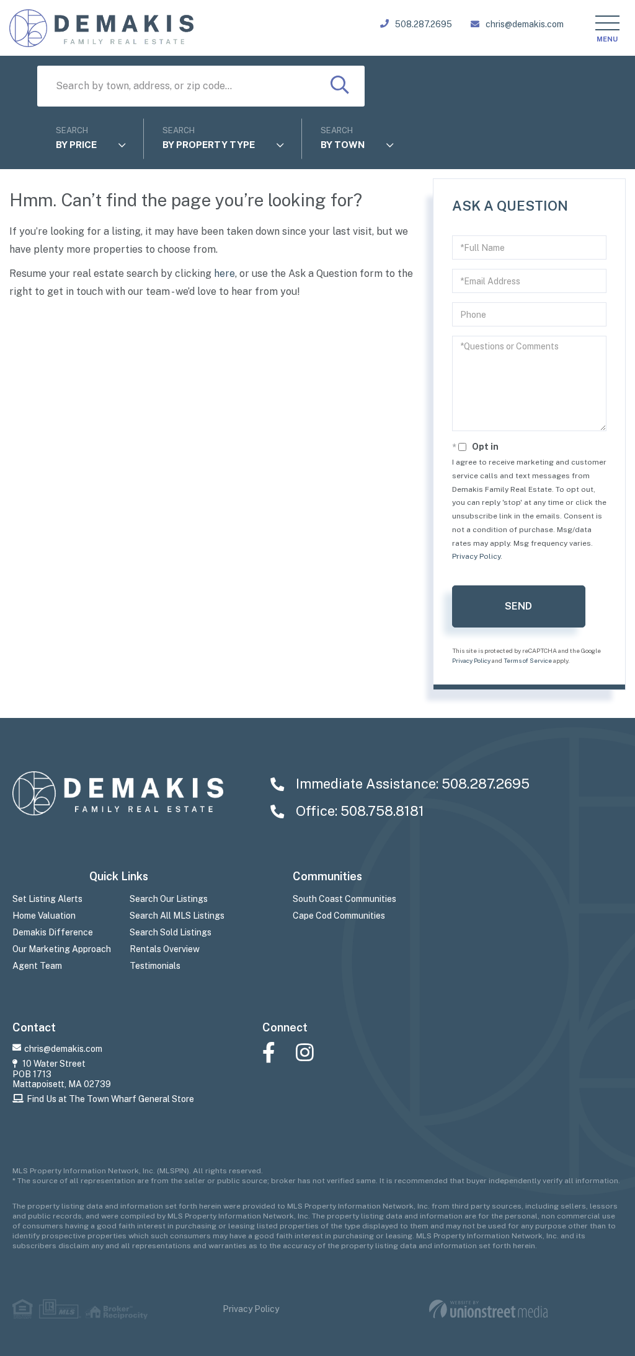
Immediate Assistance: (411, 784)
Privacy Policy (476, 556)
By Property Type (208, 144)
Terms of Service (528, 660)
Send (518, 606)
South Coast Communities (344, 899)
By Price (76, 144)
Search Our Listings (169, 899)
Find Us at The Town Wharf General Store (110, 1099)
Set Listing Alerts (47, 899)
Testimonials (155, 966)
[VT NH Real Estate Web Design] (488, 1309)
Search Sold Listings (170, 932)
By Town (343, 144)
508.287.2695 (423, 24)
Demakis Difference (52, 932)
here (224, 273)
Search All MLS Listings (177, 916)
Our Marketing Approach (61, 949)
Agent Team (37, 966)
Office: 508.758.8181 (358, 811)
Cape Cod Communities (339, 916)
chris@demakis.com (525, 24)
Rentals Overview (165, 949)
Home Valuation (44, 916)
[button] (340, 86)
